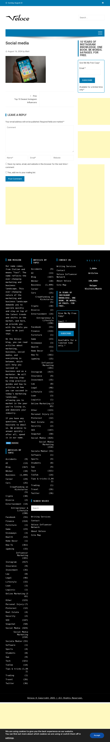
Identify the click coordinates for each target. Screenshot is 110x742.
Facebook (10, 517)
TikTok (9, 665)
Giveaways (11, 533)
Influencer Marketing (22, 554)
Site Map (36, 535)
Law (7, 574)
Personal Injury (15, 604)
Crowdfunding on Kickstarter (19, 488)
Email (82, 68)
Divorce (10, 500)
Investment (12, 570)
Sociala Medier (14, 641)
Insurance (11, 566)
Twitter (10, 683)
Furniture (11, 525)
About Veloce (38, 531)
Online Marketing (15, 593)
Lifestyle (11, 582)
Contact (35, 520)
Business (10, 475)
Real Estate (12, 612)
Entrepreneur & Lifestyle (19, 509)
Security (10, 616)
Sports (9, 649)
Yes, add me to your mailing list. (21, 172)
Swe (7, 657)
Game (8, 529)
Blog (8, 467)
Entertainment (13, 504)
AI (7, 463)
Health (9, 537)
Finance (10, 521)
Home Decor (12, 541)
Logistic (10, 590)
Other (9, 600)
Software (10, 645)
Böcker (9, 471)
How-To (9, 545)
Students (10, 653)
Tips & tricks (13, 669)
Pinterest (11, 608)
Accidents (11, 459)
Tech (8, 661)
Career (9, 479)
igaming (10, 549)
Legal (9, 578)
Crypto (9, 496)
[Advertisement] (40, 205)
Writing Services (40, 517)
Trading (10, 675)
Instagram (11, 562)
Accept (97, 735)
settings (9, 738)
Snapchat (10, 624)
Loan (8, 586)
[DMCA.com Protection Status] (12, 443)
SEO (7, 620)
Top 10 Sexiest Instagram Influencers (25, 99)
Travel (9, 679)
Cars (8, 483)
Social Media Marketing (21, 633)
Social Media (13, 628)
